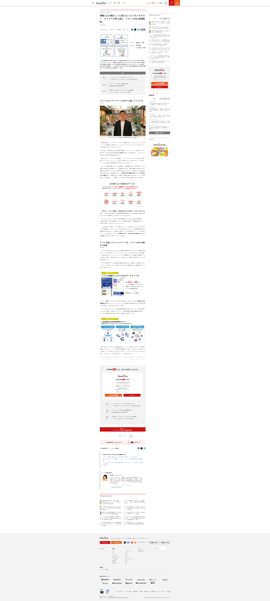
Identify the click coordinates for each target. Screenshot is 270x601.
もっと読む (104, 465)
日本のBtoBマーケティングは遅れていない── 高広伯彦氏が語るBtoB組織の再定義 (135, 523)
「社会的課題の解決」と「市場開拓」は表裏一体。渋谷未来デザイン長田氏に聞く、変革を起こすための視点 (159, 109)
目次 (123, 73)
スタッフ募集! (128, 591)
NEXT (131, 435)
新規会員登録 (113, 395)
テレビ (126, 560)
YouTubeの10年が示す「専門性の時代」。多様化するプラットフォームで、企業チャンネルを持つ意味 (111, 502)
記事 (115, 3)
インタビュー (127, 550)
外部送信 (168, 591)
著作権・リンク (122, 591)
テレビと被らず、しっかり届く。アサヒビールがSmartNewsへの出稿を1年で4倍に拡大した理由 (135, 508)
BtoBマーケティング (116, 556)
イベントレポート (104, 29)
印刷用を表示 (105, 448)
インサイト (114, 554)
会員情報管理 (135, 591)
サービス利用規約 (152, 591)
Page (104, 84)
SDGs (123, 29)
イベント (124, 3)
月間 (165, 18)
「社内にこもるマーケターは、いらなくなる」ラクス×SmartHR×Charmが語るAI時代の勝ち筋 (111, 508)
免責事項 (141, 591)
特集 (119, 3)
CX (113, 552)
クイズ (126, 554)
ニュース (110, 3)
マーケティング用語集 (104, 569)
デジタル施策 (115, 558)
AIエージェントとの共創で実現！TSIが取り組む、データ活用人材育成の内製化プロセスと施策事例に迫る (135, 518)
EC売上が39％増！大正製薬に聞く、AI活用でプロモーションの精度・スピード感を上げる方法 (159, 104)
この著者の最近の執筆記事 (116, 487)
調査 (126, 556)
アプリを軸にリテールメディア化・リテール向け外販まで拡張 (123, 79)
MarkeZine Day (141, 550)
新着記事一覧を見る (159, 133)
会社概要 (145, 591)
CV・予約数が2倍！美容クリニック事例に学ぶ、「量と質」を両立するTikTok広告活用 (135, 502)
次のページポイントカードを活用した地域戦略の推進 (122, 429)
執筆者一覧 (114, 562)
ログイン (132, 395)
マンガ (126, 552)
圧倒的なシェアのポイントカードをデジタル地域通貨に (122, 90)
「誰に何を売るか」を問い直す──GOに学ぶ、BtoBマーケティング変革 (135, 513)
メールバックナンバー (123, 391)
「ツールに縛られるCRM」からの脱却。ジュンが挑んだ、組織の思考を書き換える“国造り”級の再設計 (111, 518)
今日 (154, 18)
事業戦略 (119, 29)
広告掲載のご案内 (154, 542)
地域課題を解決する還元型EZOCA (117, 85)
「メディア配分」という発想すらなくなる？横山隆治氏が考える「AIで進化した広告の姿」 (159, 116)
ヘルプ (116, 591)
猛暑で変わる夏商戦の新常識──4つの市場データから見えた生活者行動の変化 (111, 513)
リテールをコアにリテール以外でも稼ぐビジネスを (121, 77)
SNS (126, 562)
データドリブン (112, 29)
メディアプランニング (129, 558)
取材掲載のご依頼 (165, 542)
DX (127, 29)
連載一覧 (114, 560)
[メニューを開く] (93, 3)
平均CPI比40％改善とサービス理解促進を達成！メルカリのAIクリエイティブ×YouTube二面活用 (112, 524)
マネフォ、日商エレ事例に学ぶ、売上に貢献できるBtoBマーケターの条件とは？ (121, 457)
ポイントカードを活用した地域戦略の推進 (119, 83)
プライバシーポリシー (161, 591)
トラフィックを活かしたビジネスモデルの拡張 (120, 92)
